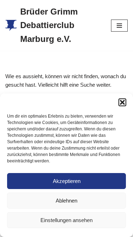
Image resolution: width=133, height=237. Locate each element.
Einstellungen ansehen (66, 220)
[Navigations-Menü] (119, 26)
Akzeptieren (67, 181)
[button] (122, 102)
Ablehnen (66, 201)
